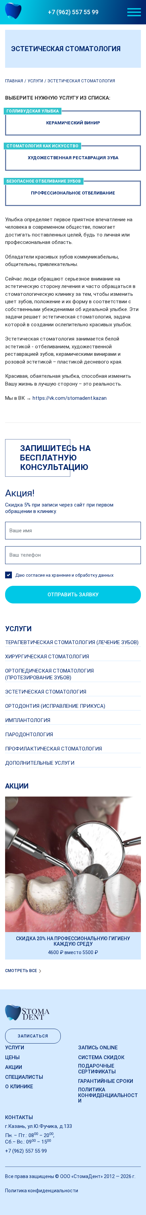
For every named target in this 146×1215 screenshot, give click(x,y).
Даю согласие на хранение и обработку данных (64, 575)
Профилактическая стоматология (53, 749)
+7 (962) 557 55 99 (73, 12)
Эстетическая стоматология (45, 692)
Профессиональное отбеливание (60, 188)
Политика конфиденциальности (108, 1095)
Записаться (33, 1036)
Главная (14, 81)
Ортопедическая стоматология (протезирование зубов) (49, 674)
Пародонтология (29, 735)
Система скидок (101, 1057)
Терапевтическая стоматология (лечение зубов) (72, 642)
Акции (13, 1067)
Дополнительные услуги (39, 763)
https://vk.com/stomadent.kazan (70, 398)
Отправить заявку (73, 595)
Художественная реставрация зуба (62, 152)
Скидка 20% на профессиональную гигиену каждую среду (73, 941)
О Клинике (19, 1087)
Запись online (97, 1048)
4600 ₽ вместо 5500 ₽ (73, 952)
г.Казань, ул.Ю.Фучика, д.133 (38, 1126)
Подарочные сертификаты (97, 1069)
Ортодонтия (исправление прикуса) (55, 706)
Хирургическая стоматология (47, 657)
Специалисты (24, 1077)
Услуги (35, 81)
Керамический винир (53, 117)
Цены (12, 1057)
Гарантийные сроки (105, 1081)
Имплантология (27, 720)
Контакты (19, 1117)
